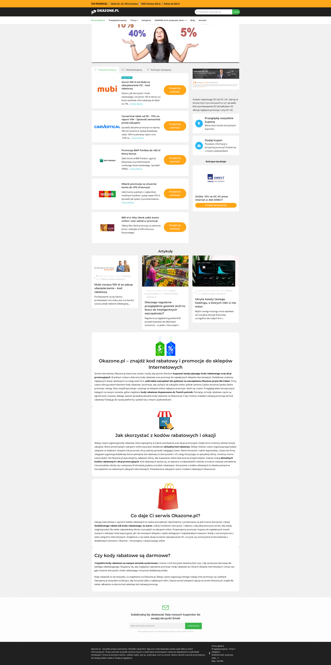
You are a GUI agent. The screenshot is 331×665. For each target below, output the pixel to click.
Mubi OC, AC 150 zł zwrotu (124, 3)
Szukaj (236, 12)
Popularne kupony (107, 69)
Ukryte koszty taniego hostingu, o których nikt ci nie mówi (215, 303)
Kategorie (146, 20)
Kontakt (202, 20)
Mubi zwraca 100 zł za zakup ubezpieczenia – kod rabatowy (113, 288)
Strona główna (98, 20)
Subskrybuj (193, 626)
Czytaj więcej (136, 103)
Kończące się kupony (160, 69)
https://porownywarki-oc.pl (213, 103)
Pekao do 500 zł (172, 3)
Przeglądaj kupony (118, 20)
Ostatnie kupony (133, 69)
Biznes (229, 290)
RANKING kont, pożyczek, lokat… (170, 20)
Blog (192, 20)
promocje (126, 276)
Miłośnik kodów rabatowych (113, 279)
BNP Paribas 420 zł (150, 3)
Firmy (134, 20)
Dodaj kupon (213, 140)
